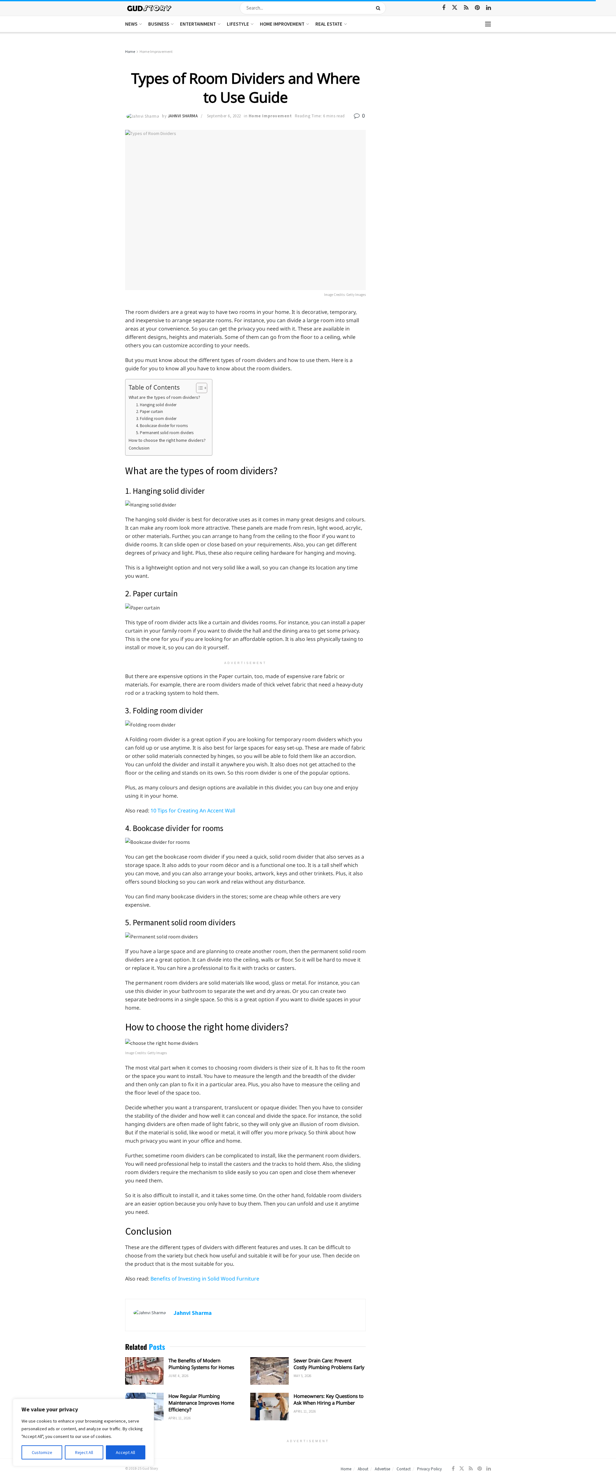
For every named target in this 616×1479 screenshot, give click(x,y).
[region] (83, 1432)
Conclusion (139, 448)
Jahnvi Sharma (183, 116)
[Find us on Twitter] (455, 8)
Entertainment (198, 24)
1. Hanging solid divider (156, 405)
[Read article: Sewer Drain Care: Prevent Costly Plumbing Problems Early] (269, 1371)
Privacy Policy (429, 1469)
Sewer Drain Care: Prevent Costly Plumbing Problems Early (329, 1363)
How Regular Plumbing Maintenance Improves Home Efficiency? (201, 1403)
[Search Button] (379, 8)
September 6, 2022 (224, 116)
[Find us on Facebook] (443, 8)
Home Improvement (282, 24)
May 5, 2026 (303, 1376)
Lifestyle (238, 24)
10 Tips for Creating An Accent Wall (192, 810)
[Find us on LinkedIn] (488, 8)
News (131, 24)
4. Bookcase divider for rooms (162, 425)
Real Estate (328, 24)
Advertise (382, 1469)
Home (130, 51)
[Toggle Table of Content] (198, 387)
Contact (404, 1469)
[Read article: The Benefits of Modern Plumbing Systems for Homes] (144, 1371)
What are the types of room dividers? (164, 397)
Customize (42, 1452)
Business (158, 24)
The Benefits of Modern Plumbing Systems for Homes (201, 1363)
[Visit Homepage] (149, 8)
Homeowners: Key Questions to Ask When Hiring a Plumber (329, 1399)
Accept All (125, 1452)
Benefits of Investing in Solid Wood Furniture (204, 1278)
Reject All (84, 1452)
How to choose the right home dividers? (167, 440)
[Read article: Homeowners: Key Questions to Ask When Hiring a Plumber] (269, 1406)
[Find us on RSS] (466, 8)
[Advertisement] (435, 96)
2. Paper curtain (149, 411)
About (363, 1469)
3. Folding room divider (156, 418)
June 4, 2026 (178, 1376)
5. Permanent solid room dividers (164, 432)
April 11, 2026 (179, 1418)
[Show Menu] (488, 24)
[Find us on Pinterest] (477, 8)
